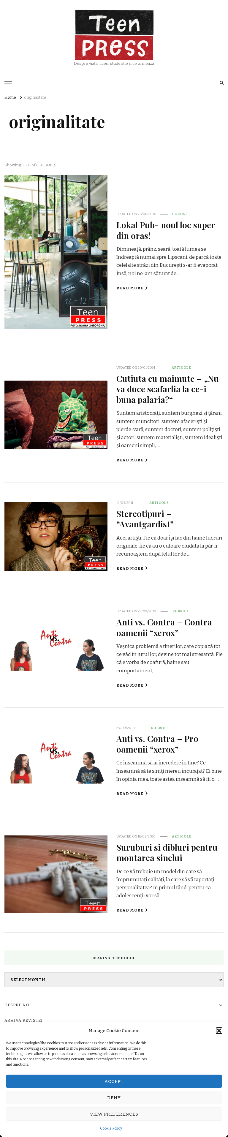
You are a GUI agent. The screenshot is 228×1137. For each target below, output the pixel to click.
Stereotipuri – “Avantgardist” (145, 518)
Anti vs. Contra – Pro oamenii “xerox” (157, 743)
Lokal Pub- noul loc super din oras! (165, 230)
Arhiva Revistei (23, 1020)
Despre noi (17, 1005)
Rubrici (180, 611)
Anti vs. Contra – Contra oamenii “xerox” (164, 627)
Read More (129, 288)
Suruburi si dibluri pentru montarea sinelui (167, 852)
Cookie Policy (111, 1128)
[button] (219, 1031)
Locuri (179, 214)
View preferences (114, 1114)
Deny (114, 1097)
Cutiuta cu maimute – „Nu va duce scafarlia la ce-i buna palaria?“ (167, 389)
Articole (181, 367)
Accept (114, 1081)
